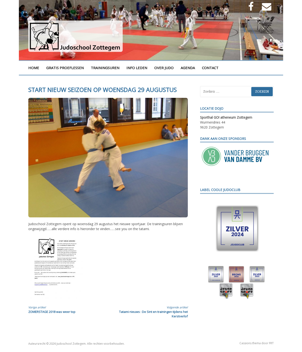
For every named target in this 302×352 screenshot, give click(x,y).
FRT (271, 343)
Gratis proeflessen (65, 67)
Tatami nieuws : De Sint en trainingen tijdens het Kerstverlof (153, 312)
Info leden (136, 67)
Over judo (164, 67)
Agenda (188, 67)
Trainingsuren (105, 67)
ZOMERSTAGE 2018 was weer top (52, 309)
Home (33, 67)
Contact (210, 67)
